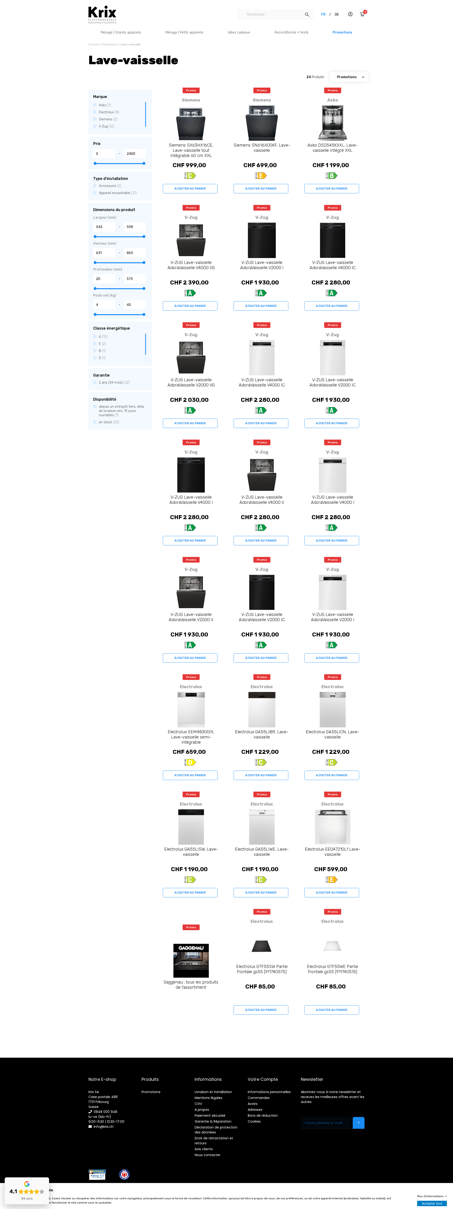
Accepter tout (432, 1203)
